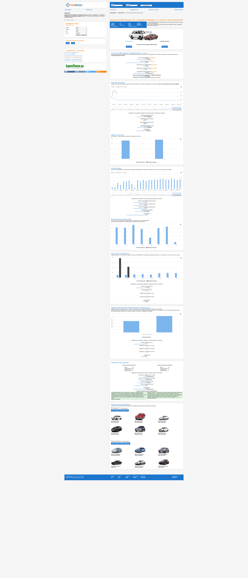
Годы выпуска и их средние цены (73, 55)
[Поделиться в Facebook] (69, 20)
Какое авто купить (154, 9)
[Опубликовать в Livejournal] (65, 20)
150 (138, 24)
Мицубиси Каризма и (115, 454)
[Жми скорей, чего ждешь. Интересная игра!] (75, 68)
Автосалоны (89, 9)
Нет (73, 43)
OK (99, 71)
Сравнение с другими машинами (73, 60)
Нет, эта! (165, 46)
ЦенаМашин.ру (113, 12)
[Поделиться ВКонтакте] (72, 20)
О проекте (68, 477)
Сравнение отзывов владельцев (73, 59)
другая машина (124, 408)
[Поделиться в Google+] (67, 20)
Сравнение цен (134, 9)
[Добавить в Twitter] (70, 20)
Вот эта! (129, 46)
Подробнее (152, 57)
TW (88, 71)
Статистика (113, 9)
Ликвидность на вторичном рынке (73, 57)
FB (67, 71)
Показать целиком (115, 399)
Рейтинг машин (179, 9)
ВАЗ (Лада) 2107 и (115, 421)
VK (78, 71)
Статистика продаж (70, 54)
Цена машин (68, 9)
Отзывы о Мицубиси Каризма (164, 365)
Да (67, 43)
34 (129, 24)
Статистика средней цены (72, 52)
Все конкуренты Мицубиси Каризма (120, 443)
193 (112, 24)
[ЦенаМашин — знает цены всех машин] (74, 6)
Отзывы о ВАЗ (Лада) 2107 (129, 365)
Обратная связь (74, 477)
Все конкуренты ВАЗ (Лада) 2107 (120, 410)
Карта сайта (81, 477)
